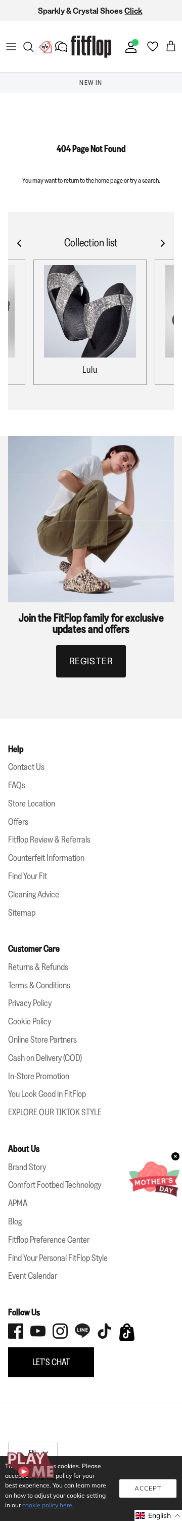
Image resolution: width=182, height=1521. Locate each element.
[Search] (28, 47)
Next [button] (162, 82)
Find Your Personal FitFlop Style (58, 1258)
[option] (91, 83)
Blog (15, 1221)
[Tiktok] (104, 1331)
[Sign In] (129, 47)
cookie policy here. (48, 1505)
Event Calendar (32, 1275)
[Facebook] (15, 1331)
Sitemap (21, 912)
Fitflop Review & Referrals (49, 839)
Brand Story (27, 1167)
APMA (17, 1203)
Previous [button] (20, 82)
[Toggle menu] (11, 47)
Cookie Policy (29, 1021)
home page (109, 180)
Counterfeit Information (46, 857)
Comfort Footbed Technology (54, 1184)
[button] (158, 1515)
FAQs (16, 785)
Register (91, 661)
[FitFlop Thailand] (91, 46)
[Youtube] (38, 1331)
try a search (144, 180)
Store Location (31, 803)
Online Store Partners (42, 1039)
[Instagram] (60, 1331)
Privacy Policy (30, 1003)
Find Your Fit (27, 876)
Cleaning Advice (33, 894)
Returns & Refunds (38, 967)
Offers (18, 821)
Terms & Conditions (39, 985)
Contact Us (26, 766)
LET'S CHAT (51, 1362)
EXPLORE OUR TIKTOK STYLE (55, 1112)
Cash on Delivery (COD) (45, 1057)
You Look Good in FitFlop (47, 1093)
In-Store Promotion (38, 1076)
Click (133, 11)
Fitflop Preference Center (48, 1239)
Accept (147, 1488)
